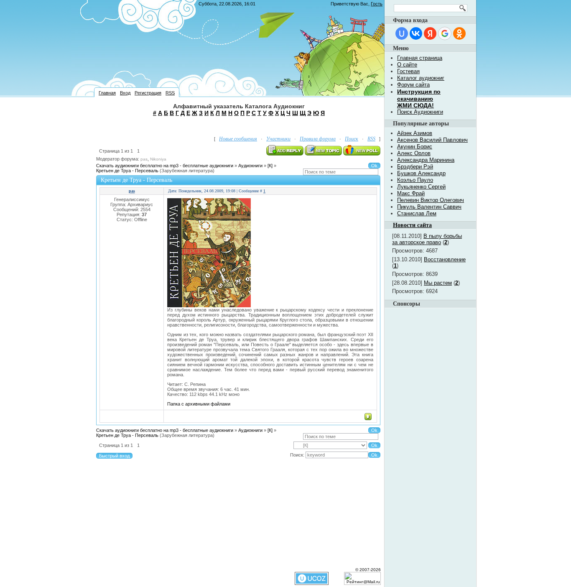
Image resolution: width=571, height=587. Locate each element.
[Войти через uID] (401, 33)
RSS (170, 92)
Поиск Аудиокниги (420, 112)
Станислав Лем (416, 213)
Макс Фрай (411, 193)
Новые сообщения (238, 139)
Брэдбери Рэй (415, 166)
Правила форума (318, 139)
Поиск (351, 139)
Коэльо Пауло (415, 180)
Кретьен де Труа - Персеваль (127, 170)
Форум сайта (413, 85)
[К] (270, 165)
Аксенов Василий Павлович (432, 140)
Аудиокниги (250, 165)
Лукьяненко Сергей (421, 187)
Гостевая (408, 71)
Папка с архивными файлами (198, 403)
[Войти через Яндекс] (430, 33)
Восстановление (445, 259)
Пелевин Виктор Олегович (430, 200)
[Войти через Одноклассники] (459, 33)
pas (144, 159)
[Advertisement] (239, 125)
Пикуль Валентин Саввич (429, 207)
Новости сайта (412, 225)
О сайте (407, 64)
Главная (107, 92)
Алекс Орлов (414, 153)
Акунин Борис (414, 146)
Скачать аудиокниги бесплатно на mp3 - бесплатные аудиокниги (164, 165)
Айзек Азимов (414, 133)
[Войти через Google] (444, 33)
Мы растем (438, 283)
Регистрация (148, 92)
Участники (278, 139)
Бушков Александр (421, 173)
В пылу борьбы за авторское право (427, 239)
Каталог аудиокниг (420, 78)
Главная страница (419, 58)
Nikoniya (158, 159)
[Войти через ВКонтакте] (416, 33)
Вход (125, 92)
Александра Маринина (425, 160)
